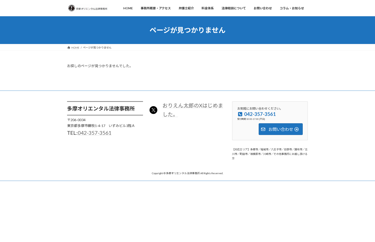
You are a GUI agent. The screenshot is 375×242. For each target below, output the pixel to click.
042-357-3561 (95, 133)
